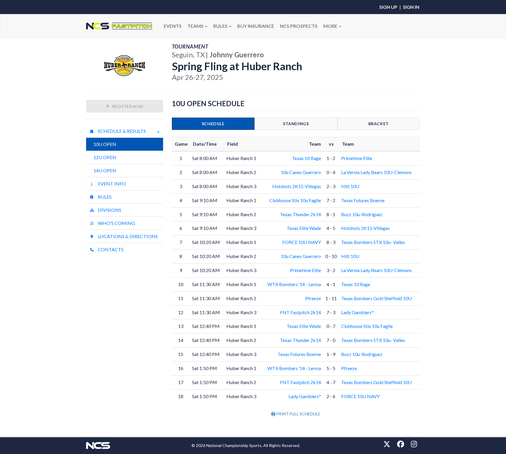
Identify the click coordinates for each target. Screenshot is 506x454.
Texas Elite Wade (304, 228)
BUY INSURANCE (255, 26)
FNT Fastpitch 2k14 (300, 312)
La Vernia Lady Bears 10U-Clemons (376, 172)
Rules (104, 197)
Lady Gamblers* (357, 312)
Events (173, 26)
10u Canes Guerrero (301, 172)
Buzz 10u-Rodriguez (361, 214)
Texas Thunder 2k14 (300, 214)
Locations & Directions (127, 236)
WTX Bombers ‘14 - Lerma (294, 284)
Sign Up (388, 7)
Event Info (111, 183)
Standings (296, 123)
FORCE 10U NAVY (301, 242)
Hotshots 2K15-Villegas (296, 186)
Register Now (127, 106)
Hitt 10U (350, 186)
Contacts (110, 249)
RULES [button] (220, 26)
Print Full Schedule (297, 413)
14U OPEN (104, 170)
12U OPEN (104, 157)
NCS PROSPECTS (298, 26)
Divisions (109, 210)
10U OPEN (104, 144)
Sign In (411, 7)
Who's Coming (116, 223)
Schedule (213, 123)
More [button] (330, 26)
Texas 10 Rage (306, 158)
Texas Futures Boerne (362, 200)
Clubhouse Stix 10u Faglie (295, 200)
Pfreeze (313, 298)
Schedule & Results (121, 131)
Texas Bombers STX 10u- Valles (373, 242)
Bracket (378, 123)
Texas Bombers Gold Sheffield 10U (376, 298)
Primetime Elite (356, 158)
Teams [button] (195, 26)
